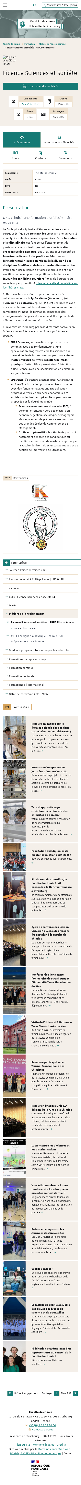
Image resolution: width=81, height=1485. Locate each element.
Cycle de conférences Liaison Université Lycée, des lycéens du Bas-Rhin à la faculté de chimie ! (50, 933)
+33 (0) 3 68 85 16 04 (42, 1425)
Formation (29, 43)
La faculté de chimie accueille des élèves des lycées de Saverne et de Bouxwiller (50, 1309)
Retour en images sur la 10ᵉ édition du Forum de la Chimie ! (51, 1108)
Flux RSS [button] (66, 1393)
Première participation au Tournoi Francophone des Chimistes (48, 1066)
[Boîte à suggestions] (10, 1393)
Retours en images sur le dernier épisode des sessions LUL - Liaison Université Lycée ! (51, 728)
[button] (34, 5)
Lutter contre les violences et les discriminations (50, 1147)
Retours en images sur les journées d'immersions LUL (49, 769)
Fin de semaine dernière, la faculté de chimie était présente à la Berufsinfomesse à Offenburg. (51, 885)
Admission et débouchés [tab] (59, 142)
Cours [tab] (15, 158)
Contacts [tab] (40, 158)
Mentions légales (43, 1444)
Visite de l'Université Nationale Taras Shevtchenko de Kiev (51, 1024)
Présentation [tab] (22, 142)
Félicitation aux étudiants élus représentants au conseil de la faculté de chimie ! (51, 1352)
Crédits (61, 1444)
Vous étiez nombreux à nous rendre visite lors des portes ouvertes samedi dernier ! (49, 1189)
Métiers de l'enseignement (52, 43)
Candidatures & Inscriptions (61, 5)
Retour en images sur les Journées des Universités (47, 1231)
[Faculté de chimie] (22, 24)
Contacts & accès (42, 1429)
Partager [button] (47, 1393)
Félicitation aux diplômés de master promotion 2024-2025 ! (51, 853)
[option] (40, 737)
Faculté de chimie (11, 43)
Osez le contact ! (41, 1269)
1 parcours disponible (41, 86)
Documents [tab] (66, 158)
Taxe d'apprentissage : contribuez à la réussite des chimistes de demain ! (49, 811)
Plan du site (23, 1444)
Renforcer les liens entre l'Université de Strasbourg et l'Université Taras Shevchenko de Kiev (51, 980)
